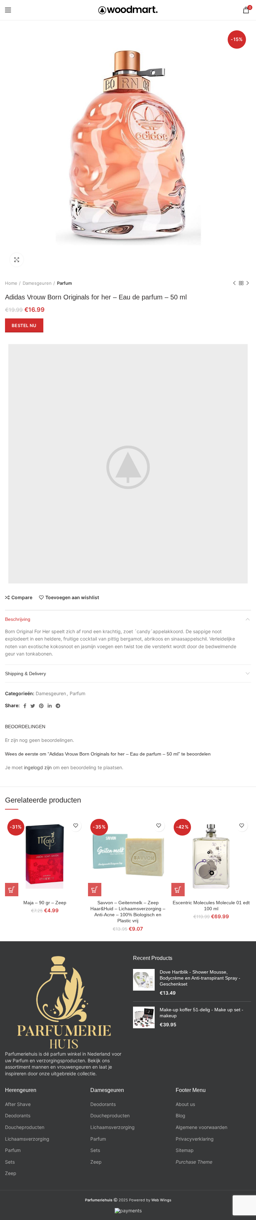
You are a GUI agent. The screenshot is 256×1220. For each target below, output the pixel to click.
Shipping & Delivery (25, 673)
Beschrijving (17, 619)
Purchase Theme (194, 1162)
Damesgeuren (37, 283)
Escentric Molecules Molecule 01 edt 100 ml (211, 905)
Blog (180, 1115)
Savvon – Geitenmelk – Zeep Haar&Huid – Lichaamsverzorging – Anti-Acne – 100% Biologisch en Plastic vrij (127, 912)
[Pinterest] (41, 706)
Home (11, 283)
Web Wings (161, 1200)
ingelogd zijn (38, 767)
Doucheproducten (24, 1127)
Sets (10, 1162)
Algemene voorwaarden (201, 1127)
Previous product (234, 283)
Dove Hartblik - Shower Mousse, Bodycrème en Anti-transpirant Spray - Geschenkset (200, 978)
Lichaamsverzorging (27, 1139)
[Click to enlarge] (16, 259)
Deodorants (17, 1115)
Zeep (10, 1173)
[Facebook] (24, 706)
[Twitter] (32, 706)
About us (185, 1104)
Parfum (64, 283)
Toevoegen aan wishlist (72, 597)
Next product (247, 283)
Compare (21, 597)
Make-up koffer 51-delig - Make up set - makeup (201, 1012)
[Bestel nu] (11, 889)
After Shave (18, 1104)
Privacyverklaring (195, 1139)
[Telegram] (58, 706)
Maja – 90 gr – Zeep (44, 902)
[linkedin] (50, 706)
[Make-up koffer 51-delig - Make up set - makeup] (144, 1017)
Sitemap (185, 1150)
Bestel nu (24, 325)
